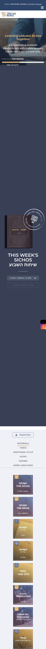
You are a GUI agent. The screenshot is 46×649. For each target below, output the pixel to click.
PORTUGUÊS (14, 4)
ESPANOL (23, 4)
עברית (7, 4)
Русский (31, 4)
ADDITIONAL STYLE (23, 452)
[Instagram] (43, 326)
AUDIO (23, 456)
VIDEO (23, 448)
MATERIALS (23, 443)
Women (23, 461)
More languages (23, 465)
